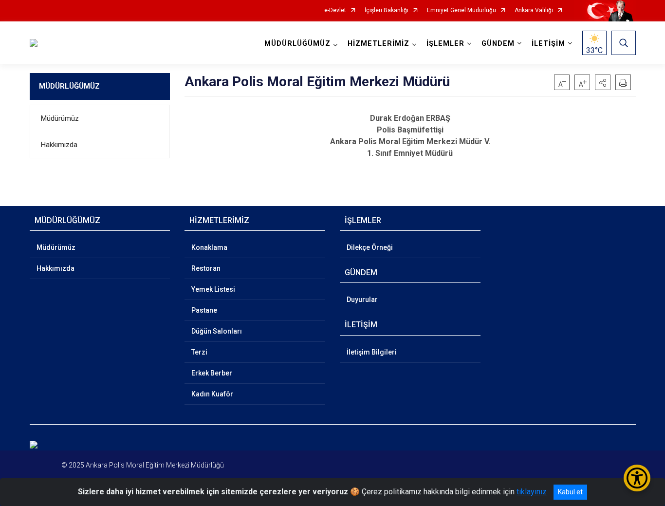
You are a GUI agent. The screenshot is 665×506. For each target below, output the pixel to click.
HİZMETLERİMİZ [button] (378, 43)
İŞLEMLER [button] (445, 43)
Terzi (199, 352)
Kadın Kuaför (212, 394)
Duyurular (362, 299)
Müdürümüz (60, 118)
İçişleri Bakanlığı (386, 10)
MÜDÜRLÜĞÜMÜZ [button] (297, 43)
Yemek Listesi (213, 289)
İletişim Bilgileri (372, 352)
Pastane (204, 310)
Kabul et (570, 492)
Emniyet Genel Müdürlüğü (461, 10)
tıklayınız (532, 491)
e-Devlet (335, 10)
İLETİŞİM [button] (548, 43)
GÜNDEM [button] (498, 43)
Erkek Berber (211, 373)
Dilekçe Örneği (370, 247)
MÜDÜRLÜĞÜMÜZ (69, 86)
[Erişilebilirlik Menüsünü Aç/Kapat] (637, 478)
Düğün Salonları (216, 331)
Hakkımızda (59, 144)
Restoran (206, 268)
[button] (602, 82)
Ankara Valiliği (534, 10)
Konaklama (209, 247)
